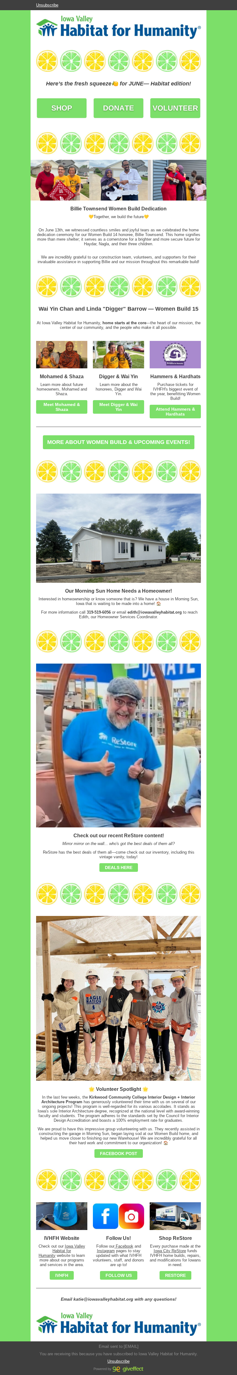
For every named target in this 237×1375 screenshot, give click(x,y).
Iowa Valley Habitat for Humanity (62, 1251)
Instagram (106, 1251)
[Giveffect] (127, 1369)
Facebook (123, 1246)
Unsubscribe (47, 5)
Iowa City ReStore (170, 1251)
